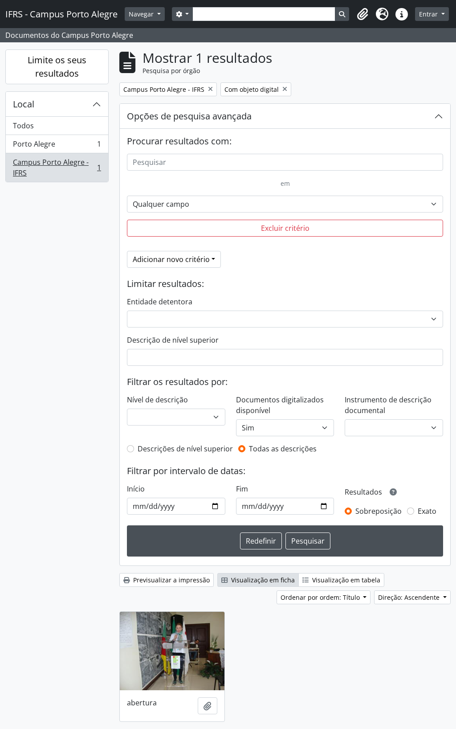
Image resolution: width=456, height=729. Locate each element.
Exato (427, 511)
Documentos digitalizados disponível (280, 405)
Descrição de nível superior (173, 340)
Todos (23, 126)
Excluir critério (285, 228)
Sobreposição (378, 511)
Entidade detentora (159, 302)
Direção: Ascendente (409, 597)
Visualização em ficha (262, 580)
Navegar (142, 14)
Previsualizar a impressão (170, 580)
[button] (362, 14)
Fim (242, 489)
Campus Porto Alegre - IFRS (56, 167)
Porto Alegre (56, 146)
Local (23, 104)
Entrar (429, 14)
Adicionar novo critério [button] (171, 259)
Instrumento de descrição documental (388, 405)
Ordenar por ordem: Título (321, 597)
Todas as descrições (283, 449)
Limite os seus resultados (57, 66)
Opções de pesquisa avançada (189, 116)
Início (136, 489)
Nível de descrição (157, 400)
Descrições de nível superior (185, 449)
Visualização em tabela (345, 580)
